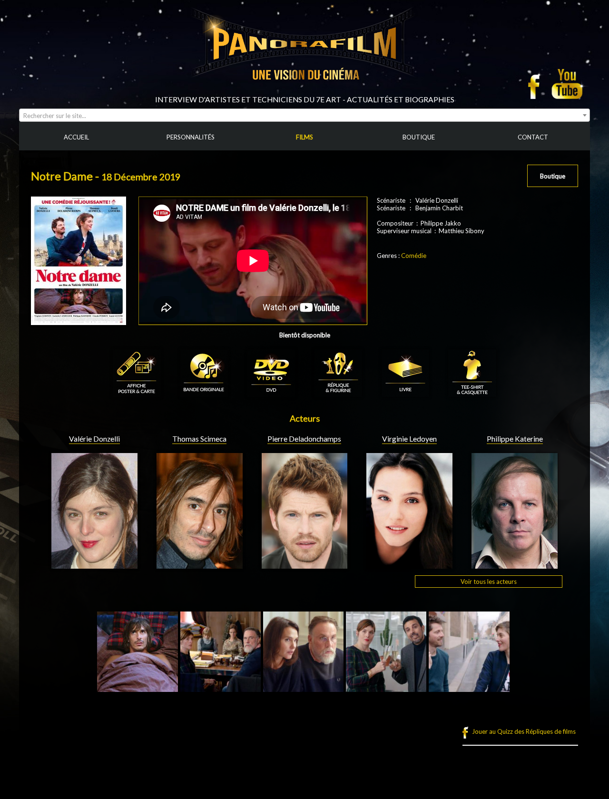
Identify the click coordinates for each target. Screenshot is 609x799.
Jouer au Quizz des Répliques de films (524, 731)
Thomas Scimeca (199, 438)
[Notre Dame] (137, 688)
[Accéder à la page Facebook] (536, 84)
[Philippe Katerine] (514, 565)
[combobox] (304, 115)
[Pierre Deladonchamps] (305, 565)
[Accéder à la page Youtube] (568, 84)
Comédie (413, 255)
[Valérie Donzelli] (94, 565)
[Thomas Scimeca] (200, 565)
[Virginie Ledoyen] (409, 565)
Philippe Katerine (515, 438)
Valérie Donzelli (94, 438)
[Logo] (304, 91)
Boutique (552, 176)
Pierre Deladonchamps (304, 438)
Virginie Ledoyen (409, 438)
